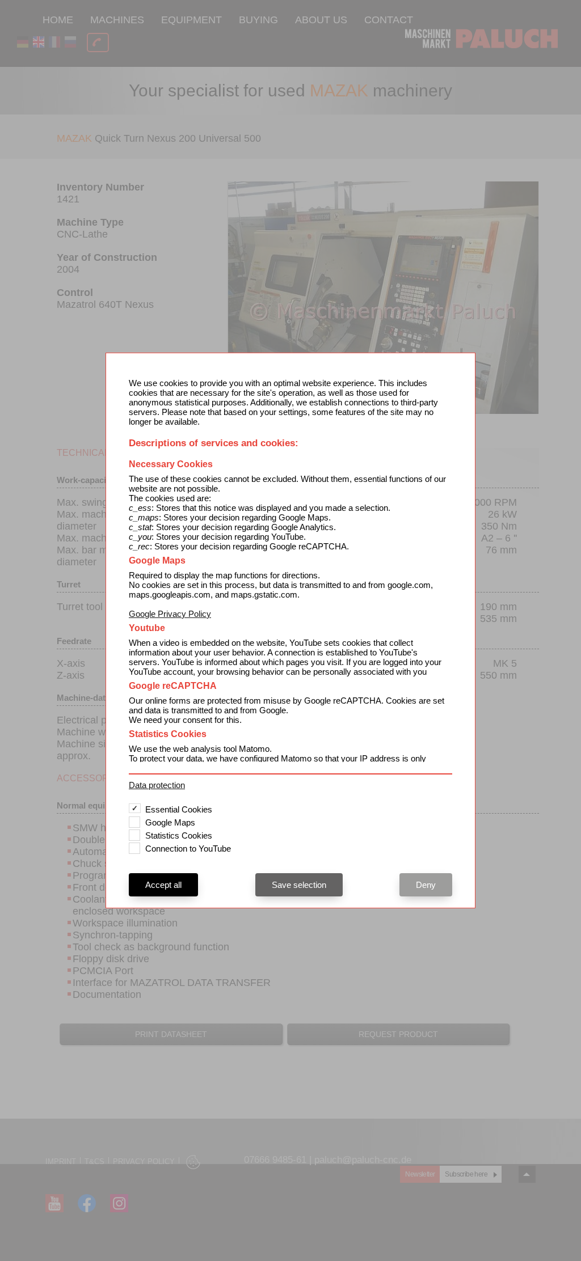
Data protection (157, 785)
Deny (426, 885)
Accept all (163, 885)
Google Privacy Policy (170, 614)
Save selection (299, 885)
